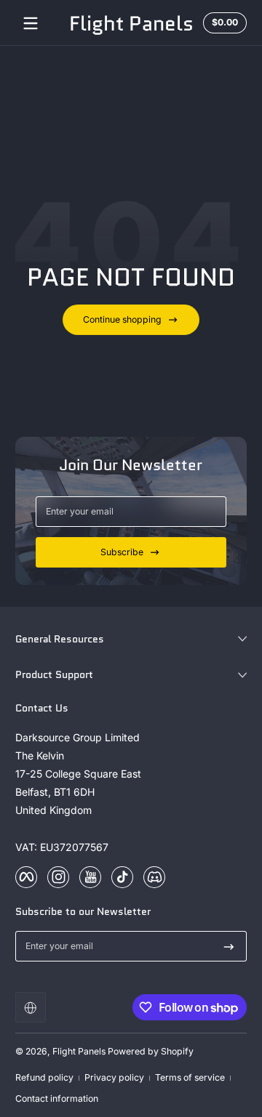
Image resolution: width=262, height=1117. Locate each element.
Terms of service (190, 1077)
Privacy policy (114, 1077)
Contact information (56, 1098)
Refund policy (44, 1077)
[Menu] (30, 23)
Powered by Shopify (151, 1051)
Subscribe (121, 552)
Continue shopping (122, 319)
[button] (30, 1007)
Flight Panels (79, 1051)
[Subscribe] (229, 946)
